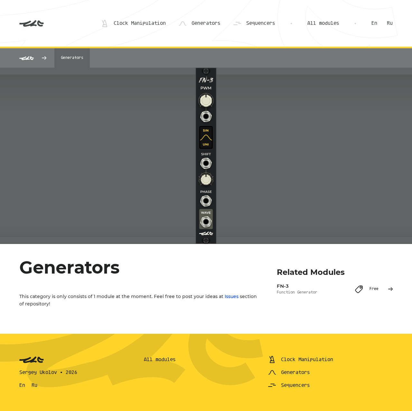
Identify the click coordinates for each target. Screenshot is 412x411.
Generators (72, 57)
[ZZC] (31, 23)
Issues (232, 296)
